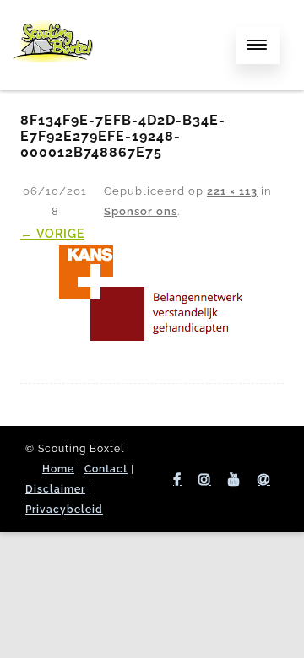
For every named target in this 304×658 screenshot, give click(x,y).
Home (58, 469)
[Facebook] (177, 479)
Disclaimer (55, 489)
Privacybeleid (64, 509)
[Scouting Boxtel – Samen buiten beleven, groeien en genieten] (53, 78)
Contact (106, 469)
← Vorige (52, 233)
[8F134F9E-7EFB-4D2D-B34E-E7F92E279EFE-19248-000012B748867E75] (152, 293)
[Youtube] (234, 479)
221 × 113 (232, 191)
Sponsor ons (140, 211)
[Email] (264, 479)
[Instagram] (205, 479)
